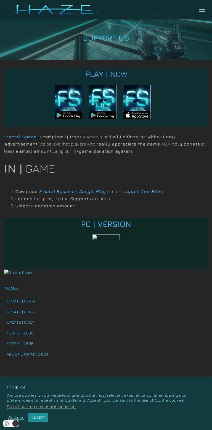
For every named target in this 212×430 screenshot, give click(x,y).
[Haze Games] (57, 10)
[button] (11, 423)
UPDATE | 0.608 (21, 311)
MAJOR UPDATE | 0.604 (27, 354)
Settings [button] (16, 417)
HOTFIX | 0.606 (20, 333)
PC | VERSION (106, 224)
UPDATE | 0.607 (20, 322)
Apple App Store (144, 191)
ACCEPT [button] (38, 417)
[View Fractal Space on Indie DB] (18, 272)
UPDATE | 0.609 (21, 301)
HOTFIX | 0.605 (20, 343)
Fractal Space (20, 136)
